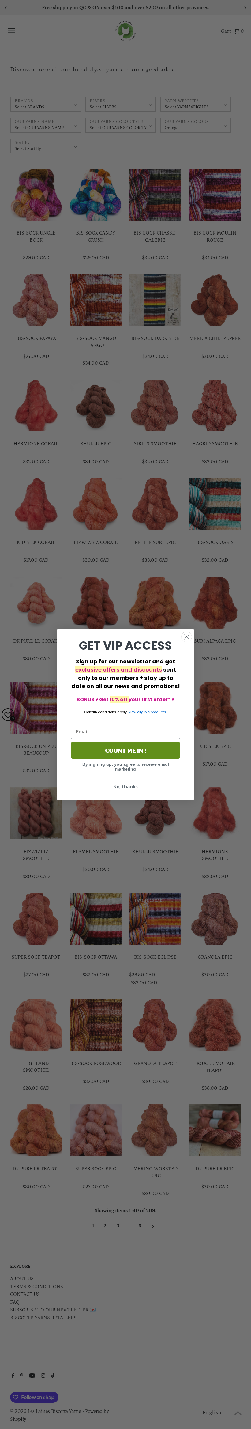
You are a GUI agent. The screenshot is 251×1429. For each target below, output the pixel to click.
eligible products (151, 711)
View (132, 711)
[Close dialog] (186, 637)
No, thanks (125, 786)
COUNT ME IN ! (125, 750)
